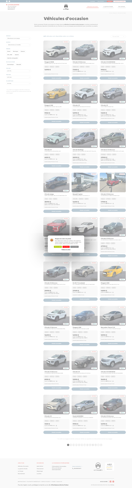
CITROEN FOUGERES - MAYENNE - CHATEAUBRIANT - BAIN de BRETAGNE (66, 7)
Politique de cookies (66, 249)
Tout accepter (58, 246)
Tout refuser (66, 246)
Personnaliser (74, 246)
